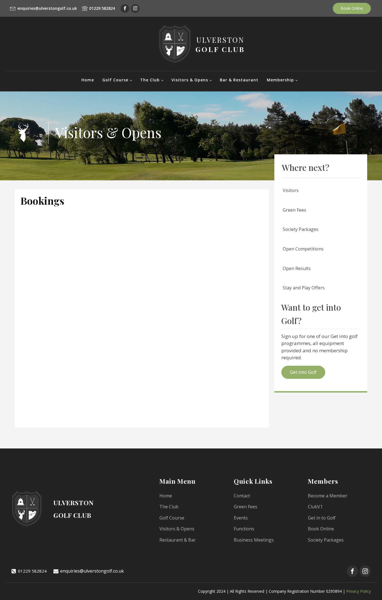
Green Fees (294, 210)
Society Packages (301, 229)
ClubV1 (315, 507)
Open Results (297, 268)
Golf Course (115, 79)
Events (241, 518)
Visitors (291, 190)
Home (87, 79)
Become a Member (327, 496)
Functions (244, 529)
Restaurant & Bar (177, 540)
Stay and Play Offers (304, 288)
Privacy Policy (358, 591)
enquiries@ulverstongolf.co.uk (47, 8)
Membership (280, 79)
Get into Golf (303, 372)
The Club (150, 79)
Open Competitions (303, 249)
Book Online (352, 8)
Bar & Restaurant (239, 79)
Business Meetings (254, 540)
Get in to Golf (322, 518)
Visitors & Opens (189, 79)
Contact (242, 496)
